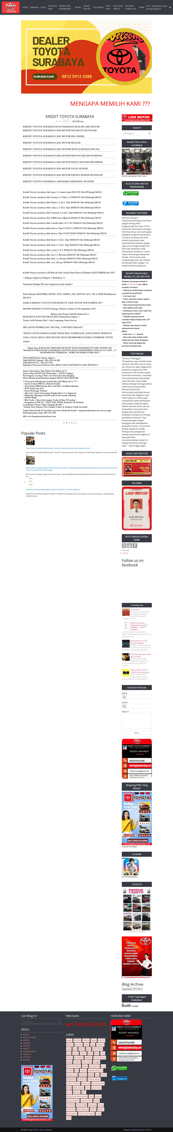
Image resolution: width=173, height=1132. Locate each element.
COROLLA (82, 1079)
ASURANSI (71, 1079)
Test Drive (71, 1109)
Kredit (91, 1075)
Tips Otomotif (82, 1109)
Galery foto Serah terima (77, 1096)
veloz (88, 1049)
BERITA (70, 1044)
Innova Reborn (73, 1100)
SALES (43, 7)
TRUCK (69, 1057)
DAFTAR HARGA (73, 1066)
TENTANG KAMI (52, 7)
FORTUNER (98, 1049)
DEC (84, 1092)
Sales (86, 1044)
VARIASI (88, 1057)
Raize (90, 1053)
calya (69, 1118)
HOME (25, 7)
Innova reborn (94, 1079)
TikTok (125, 553)
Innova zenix (72, 1075)
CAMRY (70, 1070)
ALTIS (69, 1092)
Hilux (91, 1096)
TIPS (103, 1053)
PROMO (26, 1046)
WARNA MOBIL (29, 1051)
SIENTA (77, 1062)
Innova (98, 1096)
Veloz (69, 1088)
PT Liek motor (132, 284)
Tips (97, 1075)
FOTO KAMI (108, 7)
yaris (75, 1049)
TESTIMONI (98, 7)
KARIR (141, 7)
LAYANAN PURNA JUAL (130, 7)
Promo (83, 1053)
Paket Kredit (81, 1105)
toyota (75, 1053)
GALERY (26, 1060)
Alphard (77, 1092)
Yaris (88, 1088)
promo (133, 334)
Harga (69, 1062)
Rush (69, 1053)
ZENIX (103, 1075)
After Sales (86, 1062)
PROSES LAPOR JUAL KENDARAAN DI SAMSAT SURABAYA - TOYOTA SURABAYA (53, 490)
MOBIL (78, 7)
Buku (97, 1053)
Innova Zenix (86, 1100)
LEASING (27, 1054)
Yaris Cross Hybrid (86, 1113)
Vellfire (93, 1109)
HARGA (26, 1040)
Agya (93, 1044)
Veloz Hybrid (78, 1088)
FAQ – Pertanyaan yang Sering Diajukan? (156, 7)
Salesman (86, 1083)
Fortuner (83, 1075)
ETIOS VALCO (99, 1057)
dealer (69, 1040)
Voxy (103, 1066)
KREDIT (66, 121)
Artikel (93, 1040)
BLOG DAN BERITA (118, 7)
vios (76, 1070)
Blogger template (131, 1130)
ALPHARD (78, 1057)
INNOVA (100, 1044)
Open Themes (145, 1130)
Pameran (92, 1105)
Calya (69, 1049)
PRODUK (27, 1057)
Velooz (101, 1109)
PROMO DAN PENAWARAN (65, 7)
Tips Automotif (98, 1083)
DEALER (26, 1043)
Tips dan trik (94, 1066)
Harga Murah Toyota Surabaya (39, 1130)
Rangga (96, 1062)
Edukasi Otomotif (95, 1070)
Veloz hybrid (72, 1113)
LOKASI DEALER (86, 7)
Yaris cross (96, 1088)
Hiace (84, 1066)
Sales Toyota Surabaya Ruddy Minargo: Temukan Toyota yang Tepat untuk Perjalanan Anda (58, 448)
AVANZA (78, 1044)
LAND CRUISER (73, 1083)
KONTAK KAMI (29, 1037)
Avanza (83, 1070)
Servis (100, 1105)
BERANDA (34, 7)
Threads (125, 550)
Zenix (98, 1113)
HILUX (81, 1049)
